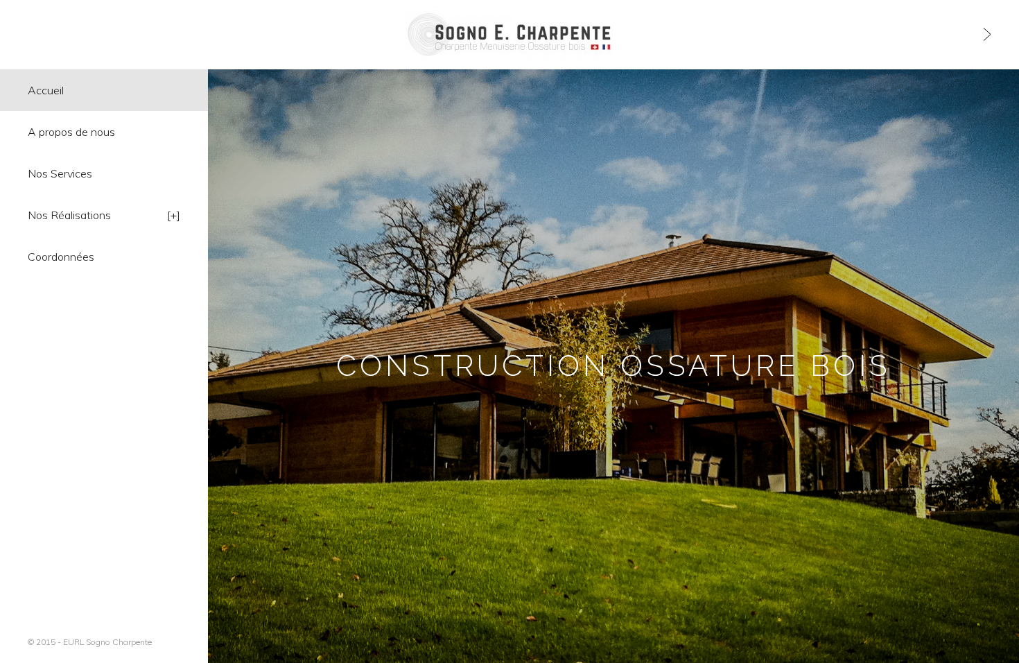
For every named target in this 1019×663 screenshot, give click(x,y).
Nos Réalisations (69, 215)
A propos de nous (71, 132)
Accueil (46, 90)
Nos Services (60, 173)
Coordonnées (61, 257)
